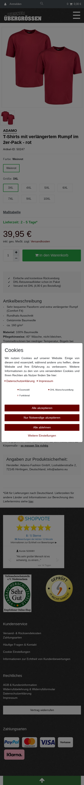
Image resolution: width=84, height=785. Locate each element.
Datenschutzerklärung (17, 693)
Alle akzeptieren (42, 407)
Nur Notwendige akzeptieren (42, 417)
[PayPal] (11, 742)
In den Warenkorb (53, 255)
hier (31, 501)
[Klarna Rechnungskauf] (14, 754)
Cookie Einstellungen (16, 651)
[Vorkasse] (65, 742)
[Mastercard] (29, 742)
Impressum (10, 697)
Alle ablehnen (42, 427)
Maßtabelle (12, 212)
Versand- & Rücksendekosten (22, 633)
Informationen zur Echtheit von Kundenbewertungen (36, 659)
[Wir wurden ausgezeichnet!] (17, 593)
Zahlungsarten (12, 637)
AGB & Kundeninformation (20, 684)
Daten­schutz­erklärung (20, 380)
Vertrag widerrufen (42, 710)
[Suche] (41, 4)
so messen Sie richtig (34, 445)
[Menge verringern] (16, 258)
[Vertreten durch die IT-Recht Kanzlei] (59, 588)
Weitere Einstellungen (42, 435)
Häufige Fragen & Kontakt (19, 644)
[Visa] (47, 742)
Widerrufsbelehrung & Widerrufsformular (29, 689)
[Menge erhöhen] (16, 252)
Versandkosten (40, 241)
